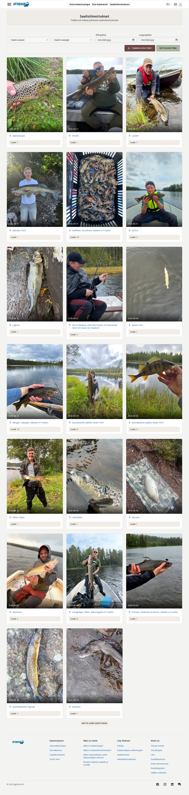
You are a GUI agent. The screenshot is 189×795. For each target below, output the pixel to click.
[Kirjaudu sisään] (180, 5)
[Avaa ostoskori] (175, 4)
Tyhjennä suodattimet (142, 48)
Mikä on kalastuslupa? (93, 745)
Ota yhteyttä (156, 750)
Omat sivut (55, 759)
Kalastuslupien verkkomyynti (130, 750)
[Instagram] (165, 784)
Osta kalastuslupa (58, 745)
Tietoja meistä (157, 745)
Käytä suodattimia (168, 48)
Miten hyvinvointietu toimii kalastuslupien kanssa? (95, 756)
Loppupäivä (145, 34)
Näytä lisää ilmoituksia (94, 723)
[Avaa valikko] (9, 4)
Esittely (120, 745)
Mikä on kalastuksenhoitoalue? (97, 750)
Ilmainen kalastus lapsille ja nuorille (95, 763)
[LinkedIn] (172, 784)
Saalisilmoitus (123, 754)
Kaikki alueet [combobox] (17, 39)
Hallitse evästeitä (158, 772)
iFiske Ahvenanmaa (159, 763)
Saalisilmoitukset (57, 754)
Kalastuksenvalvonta (126, 759)
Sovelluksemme (158, 759)
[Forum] (179, 784)
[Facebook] (157, 784)
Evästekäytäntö (158, 768)
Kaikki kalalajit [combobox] (61, 39)
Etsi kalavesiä (56, 750)
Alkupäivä (101, 34)
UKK (153, 754)
